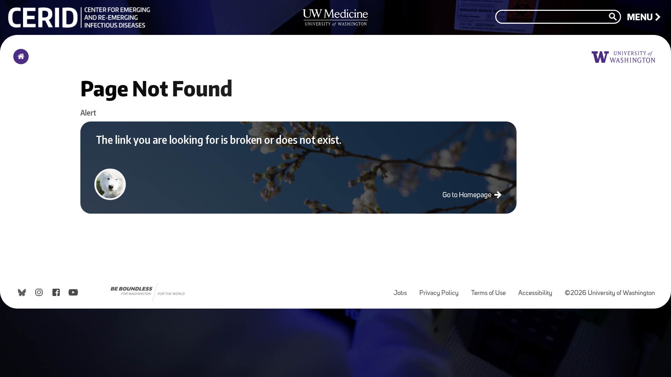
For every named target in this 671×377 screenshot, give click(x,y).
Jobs (403, 290)
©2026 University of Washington (610, 293)
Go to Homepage (467, 195)
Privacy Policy (441, 290)
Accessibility (538, 290)
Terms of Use (491, 290)
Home (19, 61)
